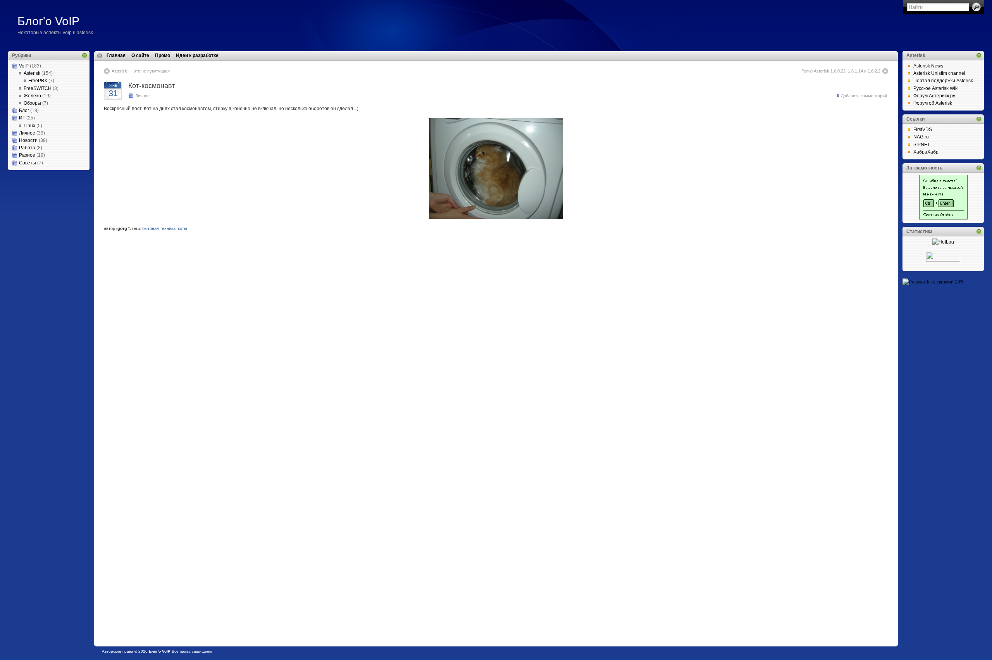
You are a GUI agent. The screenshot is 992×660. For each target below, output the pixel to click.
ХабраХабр (926, 152)
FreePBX (37, 80)
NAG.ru (921, 137)
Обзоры (32, 103)
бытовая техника (159, 228)
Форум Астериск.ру (934, 95)
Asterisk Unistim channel (939, 73)
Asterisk (32, 73)
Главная (116, 55)
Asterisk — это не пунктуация (141, 71)
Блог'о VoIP (48, 21)
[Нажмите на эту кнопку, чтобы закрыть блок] (84, 55)
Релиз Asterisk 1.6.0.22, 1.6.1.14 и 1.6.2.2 (840, 71)
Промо (162, 55)
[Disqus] (496, 337)
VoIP (24, 66)
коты (182, 228)
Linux (29, 125)
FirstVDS (922, 129)
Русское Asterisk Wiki (936, 88)
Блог (24, 110)
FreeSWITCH (38, 88)
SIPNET (921, 144)
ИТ (22, 118)
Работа (27, 147)
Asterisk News (928, 66)
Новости (28, 140)
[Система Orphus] (943, 218)
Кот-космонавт (151, 86)
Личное (27, 133)
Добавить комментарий (864, 95)
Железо (32, 95)
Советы (27, 163)
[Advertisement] (47, 209)
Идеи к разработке (197, 55)
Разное (27, 155)
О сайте (140, 55)
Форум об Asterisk (932, 103)
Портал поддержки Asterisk (943, 80)
